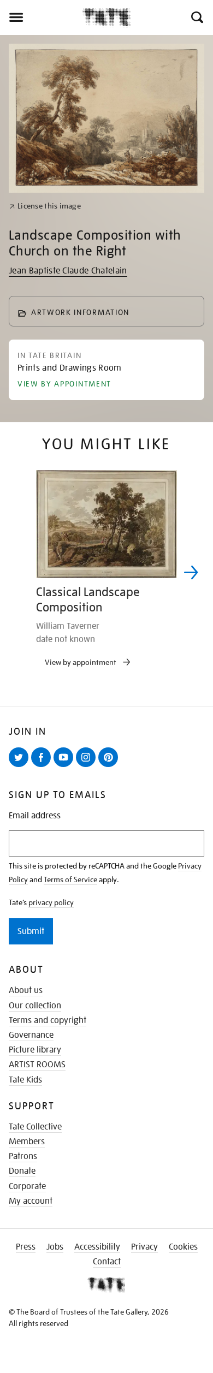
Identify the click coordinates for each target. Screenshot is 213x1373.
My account (30, 1201)
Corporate (27, 1186)
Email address (35, 816)
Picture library (35, 1049)
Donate (22, 1171)
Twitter (20, 766)
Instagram (88, 766)
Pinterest (110, 766)
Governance (31, 1035)
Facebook (43, 766)
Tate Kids (25, 1079)
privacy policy (51, 902)
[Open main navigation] (41, 17)
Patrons (23, 1156)
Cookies (183, 1246)
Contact (107, 1261)
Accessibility (97, 1246)
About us (26, 990)
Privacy (144, 1246)
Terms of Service (70, 879)
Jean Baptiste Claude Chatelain (68, 270)
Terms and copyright (47, 1020)
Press (26, 1246)
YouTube (65, 766)
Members (27, 1141)
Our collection (35, 1005)
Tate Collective (35, 1126)
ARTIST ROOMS (37, 1064)
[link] (45, 206)
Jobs (54, 1246)
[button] (196, 17)
